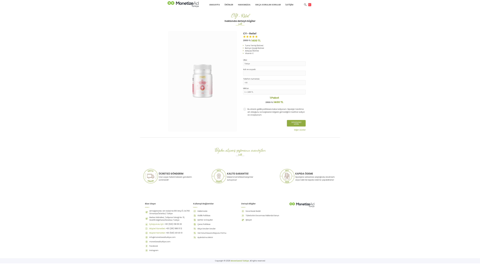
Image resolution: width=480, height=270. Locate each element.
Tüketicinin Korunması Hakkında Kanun (262, 215)
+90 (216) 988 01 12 (165, 228)
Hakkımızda (202, 211)
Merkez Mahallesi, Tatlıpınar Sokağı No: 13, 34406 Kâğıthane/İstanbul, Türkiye (167, 218)
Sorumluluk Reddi (253, 211)
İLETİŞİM (289, 4)
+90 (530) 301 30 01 (165, 233)
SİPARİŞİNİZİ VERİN (296, 123)
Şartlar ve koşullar (205, 220)
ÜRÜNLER (228, 4)
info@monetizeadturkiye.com (162, 237)
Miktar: (246, 88)
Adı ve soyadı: (249, 69)
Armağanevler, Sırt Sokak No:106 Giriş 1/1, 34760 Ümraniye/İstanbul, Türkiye (169, 212)
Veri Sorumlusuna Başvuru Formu (212, 233)
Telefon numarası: (251, 79)
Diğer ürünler (300, 129)
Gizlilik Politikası (204, 215)
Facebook (153, 246)
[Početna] (301, 207)
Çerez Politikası (204, 224)
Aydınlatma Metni (205, 237)
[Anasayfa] (183, 6)
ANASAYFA (214, 4)
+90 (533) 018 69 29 (165, 224)
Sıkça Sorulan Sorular (207, 228)
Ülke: (245, 60)
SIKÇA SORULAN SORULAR (268, 4)
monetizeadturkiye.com (159, 241)
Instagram (153, 250)
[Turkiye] (309, 4)
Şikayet (249, 220)
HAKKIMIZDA (244, 4)
